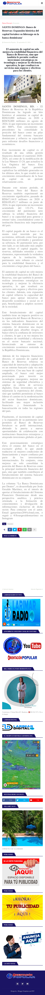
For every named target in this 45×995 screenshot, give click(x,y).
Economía (16, 23)
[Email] (29, 529)
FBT (33, 991)
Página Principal (7, 23)
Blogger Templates (23, 991)
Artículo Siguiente (36, 589)
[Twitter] (15, 529)
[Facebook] (10, 529)
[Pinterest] (19, 529)
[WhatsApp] (24, 529)
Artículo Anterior (8, 589)
